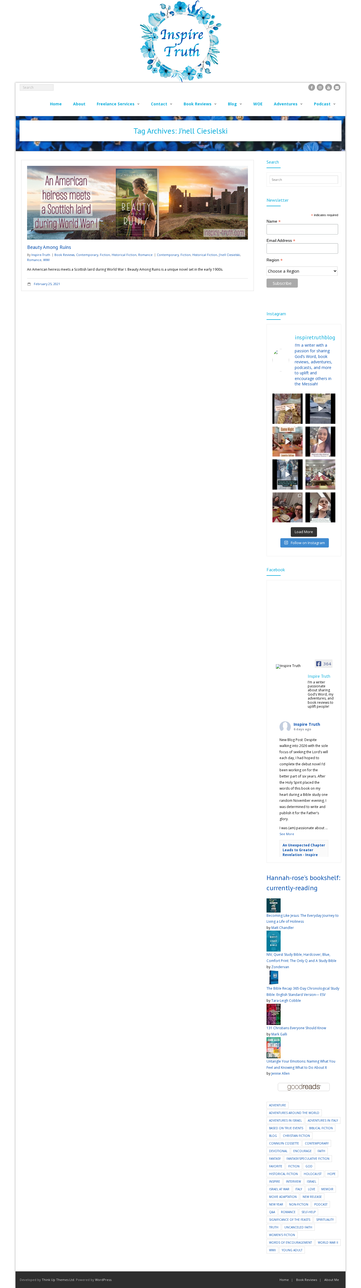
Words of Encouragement (290, 1242)
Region (275, 260)
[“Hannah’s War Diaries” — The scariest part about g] (320, 507)
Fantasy (275, 1159)
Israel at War (279, 1189)
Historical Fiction (124, 255)
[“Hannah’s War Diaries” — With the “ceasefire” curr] (320, 442)
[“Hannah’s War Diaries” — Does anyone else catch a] (287, 409)
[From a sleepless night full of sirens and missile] (287, 507)
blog (273, 1136)
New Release (312, 1197)
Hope (331, 1174)
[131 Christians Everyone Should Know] (274, 1006)
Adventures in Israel (285, 1120)
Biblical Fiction (321, 1128)
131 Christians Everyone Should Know (296, 1028)
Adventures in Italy (323, 1120)
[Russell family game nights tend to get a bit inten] (287, 442)
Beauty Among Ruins (49, 247)
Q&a (272, 1212)
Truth (273, 1227)
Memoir (327, 1189)
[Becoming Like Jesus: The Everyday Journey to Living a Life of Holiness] (274, 901)
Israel (311, 1181)
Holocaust (313, 1174)
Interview (293, 1181)
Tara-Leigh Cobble (286, 1000)
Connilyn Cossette (284, 1143)
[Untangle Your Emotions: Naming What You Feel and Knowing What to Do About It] (274, 1040)
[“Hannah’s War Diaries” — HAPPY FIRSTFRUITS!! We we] (320, 474)
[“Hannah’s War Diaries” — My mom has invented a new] (287, 474)
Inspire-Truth (40, 255)
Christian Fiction (296, 1136)
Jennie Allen (280, 1073)
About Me (331, 1280)
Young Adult (292, 1250)
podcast (320, 1204)
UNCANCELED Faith (298, 1227)
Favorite (275, 1166)
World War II (328, 1242)
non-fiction (298, 1204)
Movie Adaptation (283, 1197)
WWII (272, 1250)
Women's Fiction (282, 1235)
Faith (321, 1151)
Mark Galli (279, 1034)
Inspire (274, 1181)
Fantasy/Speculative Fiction (308, 1159)
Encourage (302, 1151)
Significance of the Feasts (289, 1220)
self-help (308, 1212)
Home (284, 1280)
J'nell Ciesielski (229, 255)
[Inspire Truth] (290, 666)
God (308, 1166)
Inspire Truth (307, 724)
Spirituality (325, 1220)
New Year (276, 1204)
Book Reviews (64, 255)
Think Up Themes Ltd (58, 1280)
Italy (298, 1189)
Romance (145, 255)
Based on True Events (286, 1128)
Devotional (278, 1151)
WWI (46, 260)
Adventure (277, 1105)
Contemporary (87, 255)
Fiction (105, 255)
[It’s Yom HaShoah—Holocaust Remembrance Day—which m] (320, 409)
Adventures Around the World (294, 1113)
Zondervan (280, 967)
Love (311, 1189)
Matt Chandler (282, 927)
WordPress (103, 1280)
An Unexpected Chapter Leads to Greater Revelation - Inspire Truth (304, 852)
